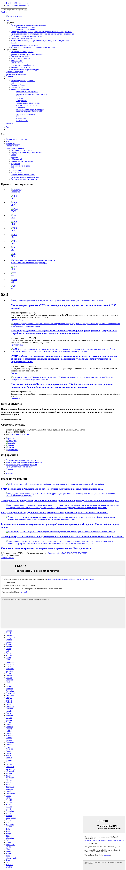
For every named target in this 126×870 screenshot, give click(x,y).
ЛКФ (13, 243)
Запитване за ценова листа (12, 419)
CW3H (13, 211)
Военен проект (17, 63)
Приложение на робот (20, 56)
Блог (8, 78)
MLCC (13, 43)
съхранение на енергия (25, 114)
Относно (9, 76)
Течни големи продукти (26, 27)
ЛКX (13, 230)
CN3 (13, 269)
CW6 (13, 217)
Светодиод (15, 192)
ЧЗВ (12, 83)
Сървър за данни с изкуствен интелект (27, 54)
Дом (7, 20)
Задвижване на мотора (20, 67)
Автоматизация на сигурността (29, 112)
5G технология (22, 121)
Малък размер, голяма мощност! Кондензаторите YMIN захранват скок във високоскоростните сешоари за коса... (62, 536)
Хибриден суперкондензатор (23, 38)
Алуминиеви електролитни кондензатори (28, 25)
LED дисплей (21, 101)
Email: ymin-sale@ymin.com (17, 5)
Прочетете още (17, 319)
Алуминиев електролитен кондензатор (22, 460)
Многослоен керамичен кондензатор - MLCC (25, 462)
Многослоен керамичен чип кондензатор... (29, 263)
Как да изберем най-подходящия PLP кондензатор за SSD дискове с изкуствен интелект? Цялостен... (54, 512)
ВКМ (13, 256)
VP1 (12, 288)
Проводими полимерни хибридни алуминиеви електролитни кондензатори (42, 34)
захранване (20, 107)
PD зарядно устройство (20, 58)
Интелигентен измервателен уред (25, 69)
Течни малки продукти (25, 29)
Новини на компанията (20, 89)
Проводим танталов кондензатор (24, 45)
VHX (13, 282)
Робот (18, 96)
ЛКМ (13, 237)
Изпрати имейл (7, 558)
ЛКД (13, 205)
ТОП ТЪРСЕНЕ (80, 553)
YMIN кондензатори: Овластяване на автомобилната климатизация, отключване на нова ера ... (52, 489)
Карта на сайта (54, 553)
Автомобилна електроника (22, 52)
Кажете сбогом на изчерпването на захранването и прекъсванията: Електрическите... (47, 548)
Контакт (9, 123)
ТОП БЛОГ (67, 553)
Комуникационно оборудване (23, 65)
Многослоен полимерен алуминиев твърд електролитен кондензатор (40, 40)
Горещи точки (17, 87)
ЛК (12, 250)
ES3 (12, 275)
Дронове (19, 98)
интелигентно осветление (27, 105)
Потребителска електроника (27, 103)
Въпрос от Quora (18, 85)
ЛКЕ (13, 198)
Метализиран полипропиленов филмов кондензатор (33, 47)
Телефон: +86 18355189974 (17, 3)
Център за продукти (14, 72)
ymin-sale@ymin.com (20, 434)
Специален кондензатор (16, 74)
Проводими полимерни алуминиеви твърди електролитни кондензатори (41, 32)
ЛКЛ (13, 224)
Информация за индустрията (23, 81)
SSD (17, 116)
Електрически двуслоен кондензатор (26, 36)
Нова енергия (16, 61)
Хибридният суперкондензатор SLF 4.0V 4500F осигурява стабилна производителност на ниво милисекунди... (60, 500)
